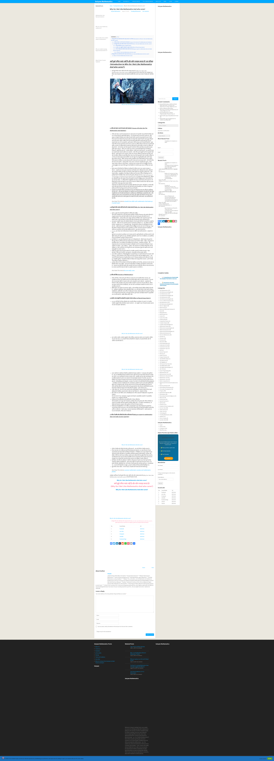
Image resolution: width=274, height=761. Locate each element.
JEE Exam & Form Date (165, 364)
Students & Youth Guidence (166, 406)
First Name (160, 465)
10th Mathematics (164, 290)
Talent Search (163, 409)
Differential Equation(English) (166, 331)
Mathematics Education (165, 376)
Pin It (153, 567)
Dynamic (162, 336)
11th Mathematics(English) (166, 295)
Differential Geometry (164, 333)
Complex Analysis (163, 323)
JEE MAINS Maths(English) (165, 367)
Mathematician (163, 372)
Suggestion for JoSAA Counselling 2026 (168, 119)
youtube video (163, 420)
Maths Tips (158, 1)
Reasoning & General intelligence (167, 396)
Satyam (109, 573)
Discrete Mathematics (165, 335)
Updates (162, 416)
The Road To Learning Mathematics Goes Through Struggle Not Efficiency (139, 666)
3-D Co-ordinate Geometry (166, 300)
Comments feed (163, 428)
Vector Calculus (163, 418)
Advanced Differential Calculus (166, 309)
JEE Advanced (163, 360)
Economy (162, 340)
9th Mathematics (163, 302)
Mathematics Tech (164, 377)
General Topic (163, 352)
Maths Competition (164, 381)
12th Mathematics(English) (166, 299)
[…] (160, 170)
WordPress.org (163, 430)
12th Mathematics (164, 297)
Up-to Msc (97, 659)
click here (142, 528)
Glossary (162, 353)
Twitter (163, 501)
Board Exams (163, 314)
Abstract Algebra (163, 305)
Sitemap (176, 1)
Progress (162, 391)
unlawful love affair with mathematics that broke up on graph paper (132, 202)
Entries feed (162, 426)
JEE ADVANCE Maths (164, 358)
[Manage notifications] (3, 758)
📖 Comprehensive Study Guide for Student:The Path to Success (169, 278)
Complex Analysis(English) (165, 324)
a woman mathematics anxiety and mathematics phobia (131, 470)
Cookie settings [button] (262, 758)
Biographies (162, 312)
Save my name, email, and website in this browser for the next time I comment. (115, 626)
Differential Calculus (164, 326)
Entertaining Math (164, 343)
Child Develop (163, 319)
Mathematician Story (164, 374)
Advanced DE (163, 307)
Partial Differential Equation (166, 387)
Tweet (143, 567)
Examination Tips (163, 348)
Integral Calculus (163, 357)
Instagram (122, 534)
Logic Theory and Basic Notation (137, 646)
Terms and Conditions (100, 657)
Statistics (162, 404)
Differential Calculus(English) (166, 328)
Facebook (122, 528)
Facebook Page (123, 539)
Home (119, 1)
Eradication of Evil (164, 345)
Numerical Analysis (164, 385)
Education (162, 341)
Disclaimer (97, 651)
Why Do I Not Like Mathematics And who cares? (132, 104)
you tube (122, 531)
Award (161, 311)
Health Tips (162, 355)
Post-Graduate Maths (148, 1)
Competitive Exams (164, 321)
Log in (161, 425)
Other (170, 1)
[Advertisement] (132, 23)
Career (161, 316)
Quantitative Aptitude (165, 392)
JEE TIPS (162, 369)
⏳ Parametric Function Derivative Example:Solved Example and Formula (169, 284)
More (165, 1)
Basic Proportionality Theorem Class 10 (167, 113)
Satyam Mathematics (103, 1)
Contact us (97, 648)
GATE (161, 350)
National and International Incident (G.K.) (169, 382)
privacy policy (98, 653)
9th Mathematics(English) (165, 304)
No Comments (146, 11)
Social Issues (162, 399)
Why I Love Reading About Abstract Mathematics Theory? (138, 653)
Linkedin (121, 536)
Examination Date (164, 346)
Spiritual (161, 402)
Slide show (162, 397)
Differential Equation (164, 329)
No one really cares (129, 270)
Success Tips (163, 408)
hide (117, 36)
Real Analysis (162, 394)
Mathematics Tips (164, 379)
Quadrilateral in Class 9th (169, 116)
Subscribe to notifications (163, 130)
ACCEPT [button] (269, 758)
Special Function (163, 401)
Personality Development (165, 389)
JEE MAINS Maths (164, 365)
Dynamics (162, 338)
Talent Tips (162, 411)
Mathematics (126, 1)
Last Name (160, 469)
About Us (97, 646)
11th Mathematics (164, 294)
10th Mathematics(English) (166, 292)
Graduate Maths (136, 1)
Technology (162, 413)
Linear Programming (164, 370)
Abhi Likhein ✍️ (168, 458)
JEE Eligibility (163, 362)
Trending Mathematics (118, 6)
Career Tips (162, 317)
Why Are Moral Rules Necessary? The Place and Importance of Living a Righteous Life (168, 105)
